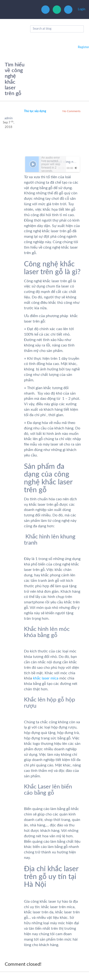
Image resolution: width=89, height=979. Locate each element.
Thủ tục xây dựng (35, 111)
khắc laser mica (45, 678)
